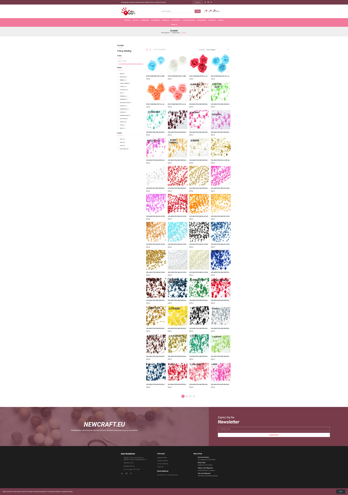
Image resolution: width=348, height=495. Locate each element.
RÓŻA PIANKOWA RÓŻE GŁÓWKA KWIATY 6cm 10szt (156, 76)
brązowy (123, 77)
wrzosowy (124, 118)
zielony (123, 122)
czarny (123, 86)
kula (122, 142)
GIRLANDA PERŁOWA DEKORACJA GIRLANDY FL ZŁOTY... (199, 188)
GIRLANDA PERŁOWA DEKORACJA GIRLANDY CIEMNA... (156, 132)
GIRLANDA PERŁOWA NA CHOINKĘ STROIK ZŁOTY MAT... (156, 272)
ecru (122, 93)
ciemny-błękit (125, 83)
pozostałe (124, 149)
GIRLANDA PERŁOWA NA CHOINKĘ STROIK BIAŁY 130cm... (178, 272)
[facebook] (205, 2)
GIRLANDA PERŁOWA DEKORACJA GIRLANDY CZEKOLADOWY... (156, 300)
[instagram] (208, 2)
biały (122, 73)
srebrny (123, 112)
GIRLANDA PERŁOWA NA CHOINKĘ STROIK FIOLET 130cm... (156, 216)
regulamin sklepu (162, 457)
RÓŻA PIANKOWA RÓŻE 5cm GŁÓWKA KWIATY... (199, 76)
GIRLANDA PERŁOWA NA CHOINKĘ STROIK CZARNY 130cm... (199, 244)
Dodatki (120, 46)
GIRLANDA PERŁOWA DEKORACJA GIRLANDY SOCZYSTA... (221, 104)
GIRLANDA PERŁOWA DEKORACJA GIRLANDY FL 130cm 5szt (199, 328)
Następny (194, 396)
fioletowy (123, 96)
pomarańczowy (125, 102)
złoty (122, 125)
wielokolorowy (125, 115)
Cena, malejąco (218, 50)
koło (122, 139)
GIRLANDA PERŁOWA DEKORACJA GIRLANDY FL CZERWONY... (178, 188)
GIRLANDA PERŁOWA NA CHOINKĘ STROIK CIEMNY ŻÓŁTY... (221, 216)
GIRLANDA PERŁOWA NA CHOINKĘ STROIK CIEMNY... (178, 216)
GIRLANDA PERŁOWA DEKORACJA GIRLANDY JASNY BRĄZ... (199, 104)
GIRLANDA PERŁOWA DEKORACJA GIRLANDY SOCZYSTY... (156, 160)
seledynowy (124, 109)
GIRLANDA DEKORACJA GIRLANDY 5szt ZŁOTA (221, 160)
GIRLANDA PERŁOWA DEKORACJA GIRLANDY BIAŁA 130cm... (156, 188)
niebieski (123, 99)
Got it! (340, 491)
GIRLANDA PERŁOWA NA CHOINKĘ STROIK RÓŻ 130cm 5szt (221, 188)
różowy (123, 106)
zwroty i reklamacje (162, 463)
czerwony (124, 89)
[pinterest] (211, 2)
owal (122, 145)
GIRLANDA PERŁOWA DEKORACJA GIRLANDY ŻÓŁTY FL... (178, 328)
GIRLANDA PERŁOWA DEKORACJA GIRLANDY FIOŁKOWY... (221, 132)
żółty (122, 128)
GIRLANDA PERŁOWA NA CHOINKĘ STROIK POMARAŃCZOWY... (199, 216)
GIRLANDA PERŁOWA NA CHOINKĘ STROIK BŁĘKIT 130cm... (178, 244)
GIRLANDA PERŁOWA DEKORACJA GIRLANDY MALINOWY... (199, 132)
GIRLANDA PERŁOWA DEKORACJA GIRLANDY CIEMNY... (178, 300)
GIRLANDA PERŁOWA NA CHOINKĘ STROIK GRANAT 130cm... (221, 244)
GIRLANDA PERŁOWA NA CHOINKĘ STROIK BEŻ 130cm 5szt (156, 244)
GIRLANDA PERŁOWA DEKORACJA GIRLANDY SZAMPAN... (199, 160)
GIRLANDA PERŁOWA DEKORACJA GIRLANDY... (178, 132)
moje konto (160, 466)
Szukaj (198, 11)
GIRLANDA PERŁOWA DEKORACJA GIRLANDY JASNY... (178, 160)
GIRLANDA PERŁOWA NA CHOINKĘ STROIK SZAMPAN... (199, 272)
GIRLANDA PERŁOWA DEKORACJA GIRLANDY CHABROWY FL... (221, 272)
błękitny (123, 80)
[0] (205, 11)
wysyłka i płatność (162, 460)
